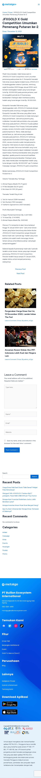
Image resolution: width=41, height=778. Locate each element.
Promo (4, 554)
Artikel (4, 532)
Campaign (6, 536)
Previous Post (20, 269)
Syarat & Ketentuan (9, 685)
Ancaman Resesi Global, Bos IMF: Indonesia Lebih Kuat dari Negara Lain (20, 353)
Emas (10, 12)
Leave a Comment (10, 320)
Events (5, 543)
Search (4, 473)
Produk (4, 550)
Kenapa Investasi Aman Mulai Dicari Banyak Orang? (20, 505)
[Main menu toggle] (39, 4)
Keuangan (6, 547)
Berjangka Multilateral (10, 645)
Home (4, 12)
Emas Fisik (6, 641)
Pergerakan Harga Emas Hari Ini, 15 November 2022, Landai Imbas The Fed (20, 314)
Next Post (20, 273)
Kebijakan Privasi (8, 681)
